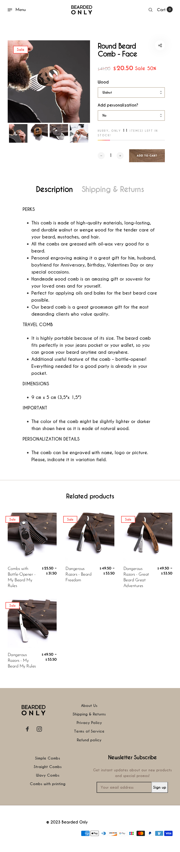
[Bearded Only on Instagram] (39, 729)
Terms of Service (89, 731)
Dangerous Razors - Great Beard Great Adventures (136, 577)
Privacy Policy (89, 722)
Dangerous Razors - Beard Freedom (78, 574)
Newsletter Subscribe (132, 757)
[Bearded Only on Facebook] (27, 729)
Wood (103, 82)
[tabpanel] (49, 81)
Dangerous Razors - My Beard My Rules (22, 661)
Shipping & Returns (113, 189)
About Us (89, 705)
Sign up (159, 787)
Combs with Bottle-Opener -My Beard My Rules (22, 577)
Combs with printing (47, 783)
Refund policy (89, 740)
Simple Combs (47, 758)
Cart (164, 9)
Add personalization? (118, 105)
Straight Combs (48, 766)
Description (54, 189)
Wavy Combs (47, 775)
